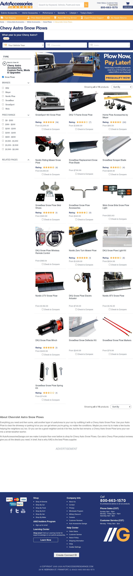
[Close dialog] (102, 256)
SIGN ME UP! (66, 298)
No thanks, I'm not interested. (66, 308)
